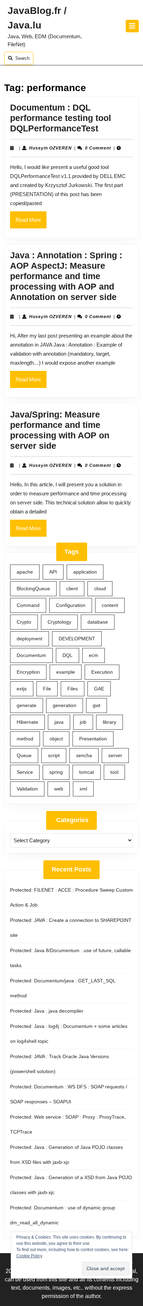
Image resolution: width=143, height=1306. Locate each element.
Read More (31, 222)
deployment (29, 638)
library (109, 722)
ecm (93, 655)
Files (72, 688)
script (54, 755)
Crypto (24, 622)
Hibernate (27, 722)
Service (25, 772)
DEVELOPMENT (77, 638)
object (56, 738)
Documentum (31, 655)
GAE (99, 688)
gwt (96, 705)
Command (28, 605)
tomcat (86, 772)
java (59, 722)
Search (22, 58)
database (97, 622)
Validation (27, 789)
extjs (22, 688)
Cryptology (59, 622)
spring (56, 772)
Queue (24, 755)
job (83, 722)
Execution (102, 672)
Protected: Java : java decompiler (46, 1011)
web (58, 789)
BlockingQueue (33, 588)
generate (26, 705)
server (115, 755)
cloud (100, 588)
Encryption (28, 672)
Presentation (93, 738)
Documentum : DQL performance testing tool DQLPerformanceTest (60, 118)
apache (25, 572)
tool (114, 772)
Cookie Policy (29, 1256)
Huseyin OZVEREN (50, 148)
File (47, 688)
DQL (67, 655)
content (110, 605)
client (72, 588)
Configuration (70, 605)
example (65, 672)
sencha (84, 755)
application (85, 572)
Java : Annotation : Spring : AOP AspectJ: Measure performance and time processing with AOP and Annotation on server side (66, 276)
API (53, 572)
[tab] (132, 26)
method (25, 738)
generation (64, 705)
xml (83, 789)
